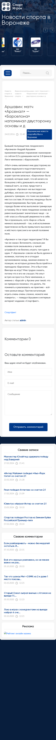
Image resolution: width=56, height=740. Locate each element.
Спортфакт (10, 312)
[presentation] (46, 30)
